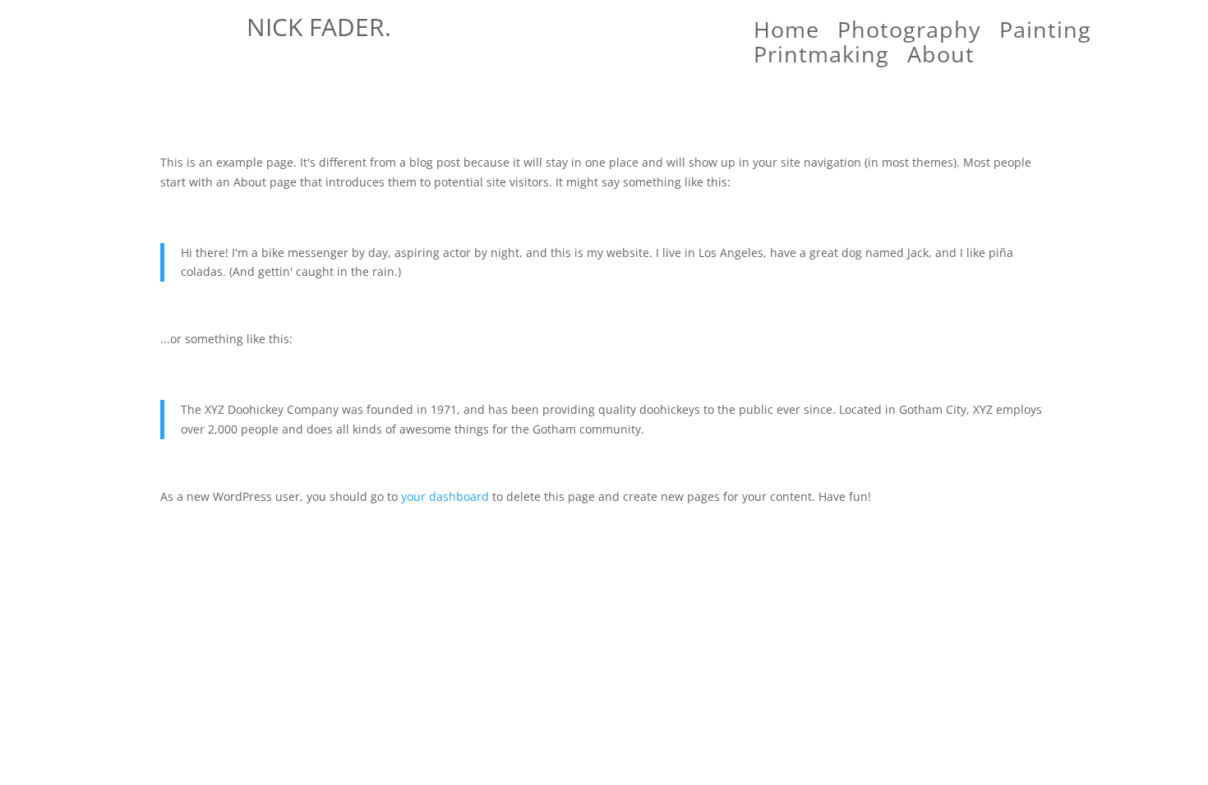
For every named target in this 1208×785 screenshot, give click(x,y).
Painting (1045, 33)
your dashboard (445, 496)
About (941, 57)
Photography (909, 33)
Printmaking (821, 57)
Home (786, 33)
